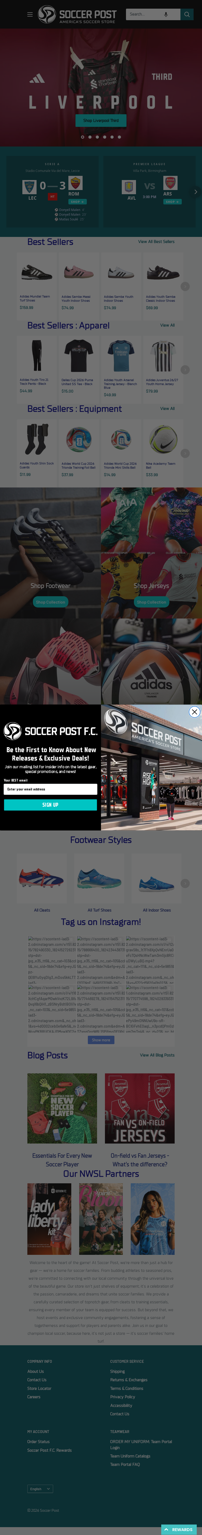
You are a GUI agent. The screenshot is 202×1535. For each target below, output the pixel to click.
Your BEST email (15, 780)
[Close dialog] (194, 712)
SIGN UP (50, 805)
